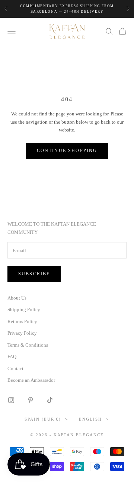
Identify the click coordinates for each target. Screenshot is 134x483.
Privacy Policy (22, 333)
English (90, 419)
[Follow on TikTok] (50, 400)
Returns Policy (22, 321)
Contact (15, 368)
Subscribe (34, 273)
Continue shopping (67, 150)
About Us (16, 298)
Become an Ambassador (31, 380)
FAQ (11, 356)
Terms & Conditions (27, 345)
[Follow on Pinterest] (30, 400)
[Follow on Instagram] (11, 400)
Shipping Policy (23, 309)
